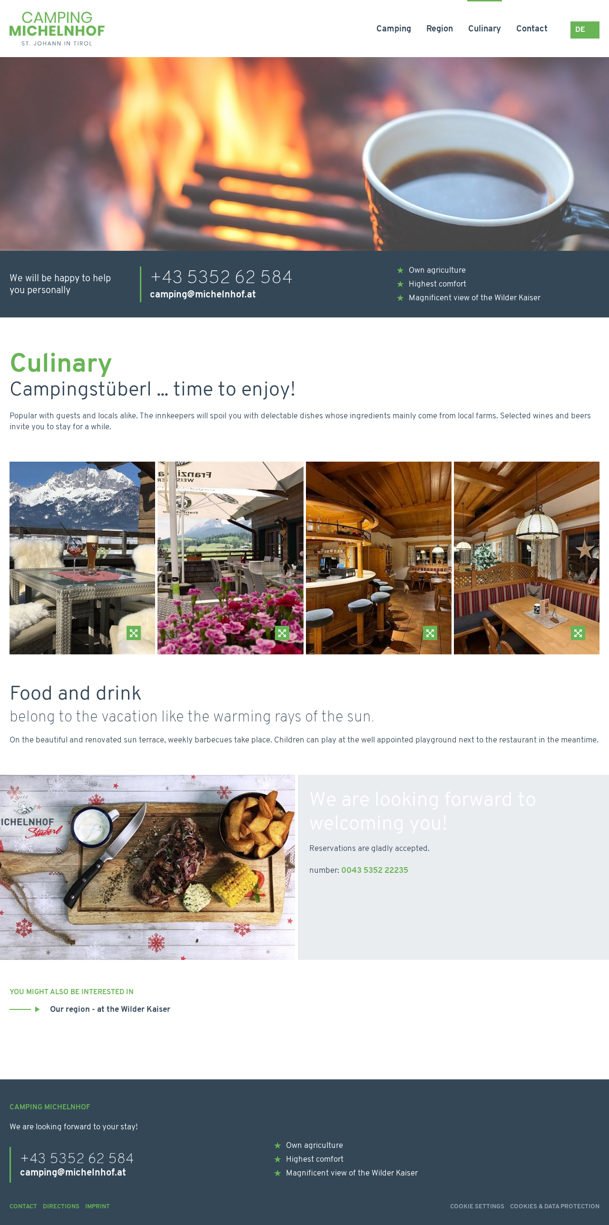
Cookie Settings (477, 1207)
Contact (532, 29)
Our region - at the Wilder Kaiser (110, 1010)
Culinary (484, 29)
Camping (393, 29)
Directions (61, 1207)
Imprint (97, 1207)
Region (439, 29)
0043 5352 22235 (374, 871)
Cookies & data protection (554, 1207)
